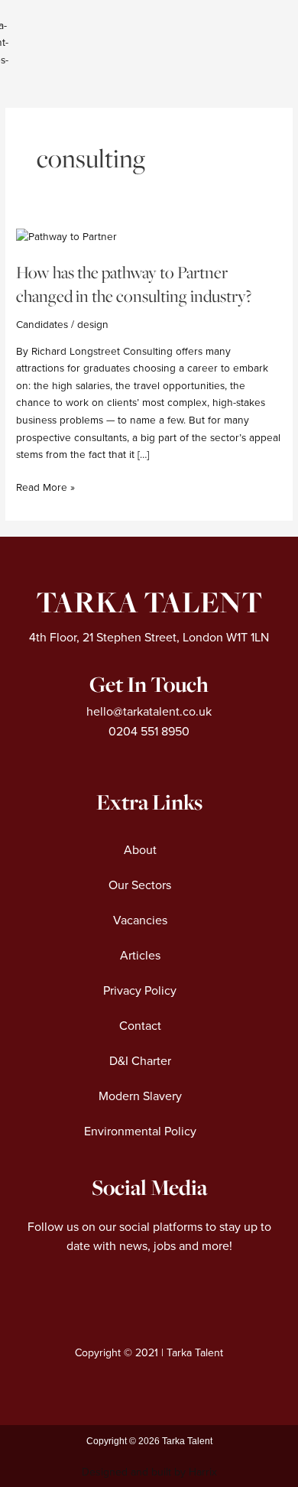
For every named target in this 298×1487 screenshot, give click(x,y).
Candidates (42, 324)
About (140, 850)
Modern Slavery (140, 1096)
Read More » (45, 486)
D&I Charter (140, 1061)
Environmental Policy (140, 1131)
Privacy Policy (140, 990)
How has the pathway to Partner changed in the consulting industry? (133, 284)
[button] (228, 46)
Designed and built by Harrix (149, 1472)
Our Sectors (140, 885)
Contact (140, 1026)
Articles (140, 955)
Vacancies (140, 920)
